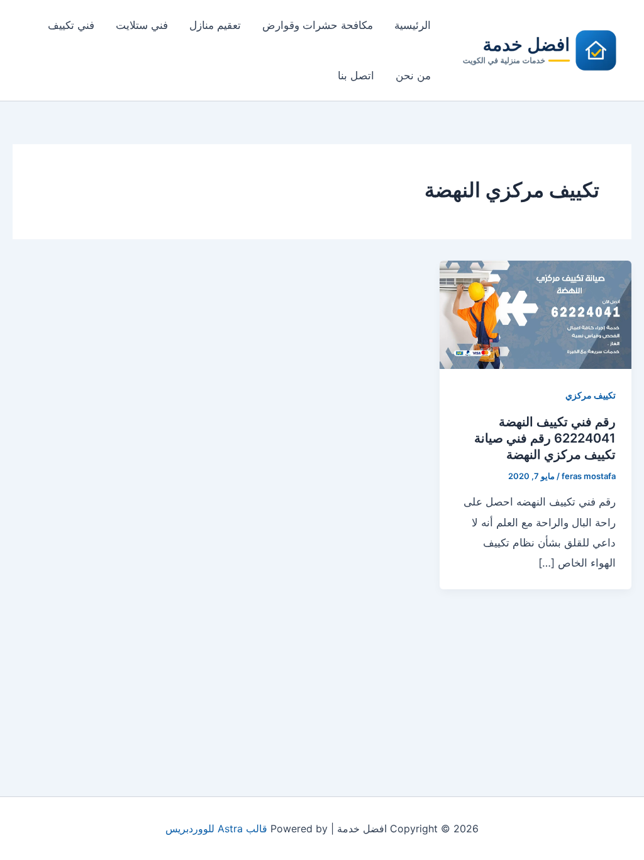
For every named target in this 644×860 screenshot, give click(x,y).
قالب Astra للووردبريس (216, 828)
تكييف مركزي (590, 395)
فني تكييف (71, 25)
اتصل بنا (356, 75)
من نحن (413, 75)
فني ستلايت (142, 25)
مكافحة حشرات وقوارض (317, 25)
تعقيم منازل (215, 25)
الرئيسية (412, 25)
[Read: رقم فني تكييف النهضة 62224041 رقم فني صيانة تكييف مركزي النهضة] (535, 313)
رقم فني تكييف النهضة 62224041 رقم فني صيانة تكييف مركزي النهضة (545, 438)
